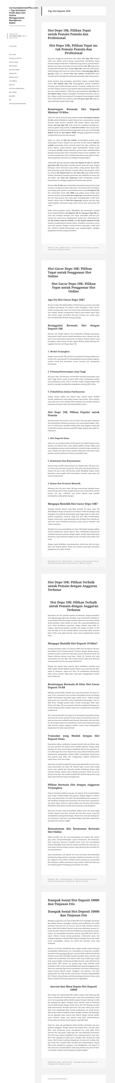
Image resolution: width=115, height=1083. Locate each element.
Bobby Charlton (65, 248)
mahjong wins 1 (13, 77)
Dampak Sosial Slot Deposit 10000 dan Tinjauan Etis (73, 902)
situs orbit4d (13, 92)
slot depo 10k (91, 71)
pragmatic (12, 96)
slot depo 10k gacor (80, 1062)
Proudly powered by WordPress (57, 1079)
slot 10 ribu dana (86, 248)
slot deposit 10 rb (92, 1062)
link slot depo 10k (80, 879)
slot (10, 100)
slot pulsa (54, 249)
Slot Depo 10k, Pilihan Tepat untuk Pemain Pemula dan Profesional (69, 34)
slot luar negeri (13, 62)
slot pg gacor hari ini (15, 58)
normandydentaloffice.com (17, 36)
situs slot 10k (76, 248)
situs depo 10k (64, 953)
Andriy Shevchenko (67, 879)
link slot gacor (13, 66)
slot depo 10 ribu (80, 561)
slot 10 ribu (12, 54)
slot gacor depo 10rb (72, 563)
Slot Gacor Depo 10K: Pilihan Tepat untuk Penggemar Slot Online (70, 272)
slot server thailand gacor (16, 88)
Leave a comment (65, 249)
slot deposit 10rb (91, 561)
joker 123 (12, 85)
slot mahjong (13, 81)
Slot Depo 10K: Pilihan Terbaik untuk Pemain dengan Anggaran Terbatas (72, 586)
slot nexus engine (14, 69)
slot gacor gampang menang (17, 103)
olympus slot (13, 73)
